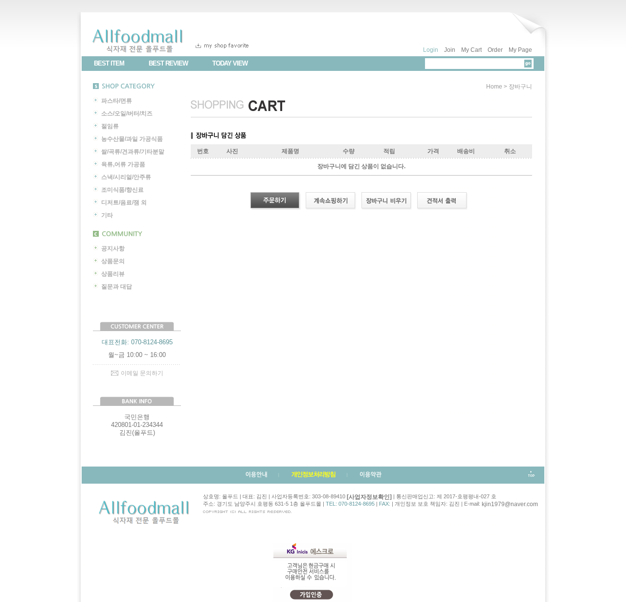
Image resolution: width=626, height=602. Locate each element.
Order (495, 49)
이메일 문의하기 (142, 373)
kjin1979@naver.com (510, 504)
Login (430, 49)
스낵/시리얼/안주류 (126, 177)
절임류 (110, 126)
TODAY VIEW (229, 63)
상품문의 (113, 261)
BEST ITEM (109, 63)
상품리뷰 (113, 273)
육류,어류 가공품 (123, 164)
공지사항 (113, 248)
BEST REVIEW (168, 63)
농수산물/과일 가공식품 (132, 138)
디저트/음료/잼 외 (124, 202)
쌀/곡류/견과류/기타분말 (132, 151)
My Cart (471, 49)
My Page (520, 49)
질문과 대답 (116, 286)
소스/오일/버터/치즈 (127, 113)
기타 (107, 215)
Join (449, 49)
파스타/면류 (116, 100)
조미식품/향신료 (122, 189)
